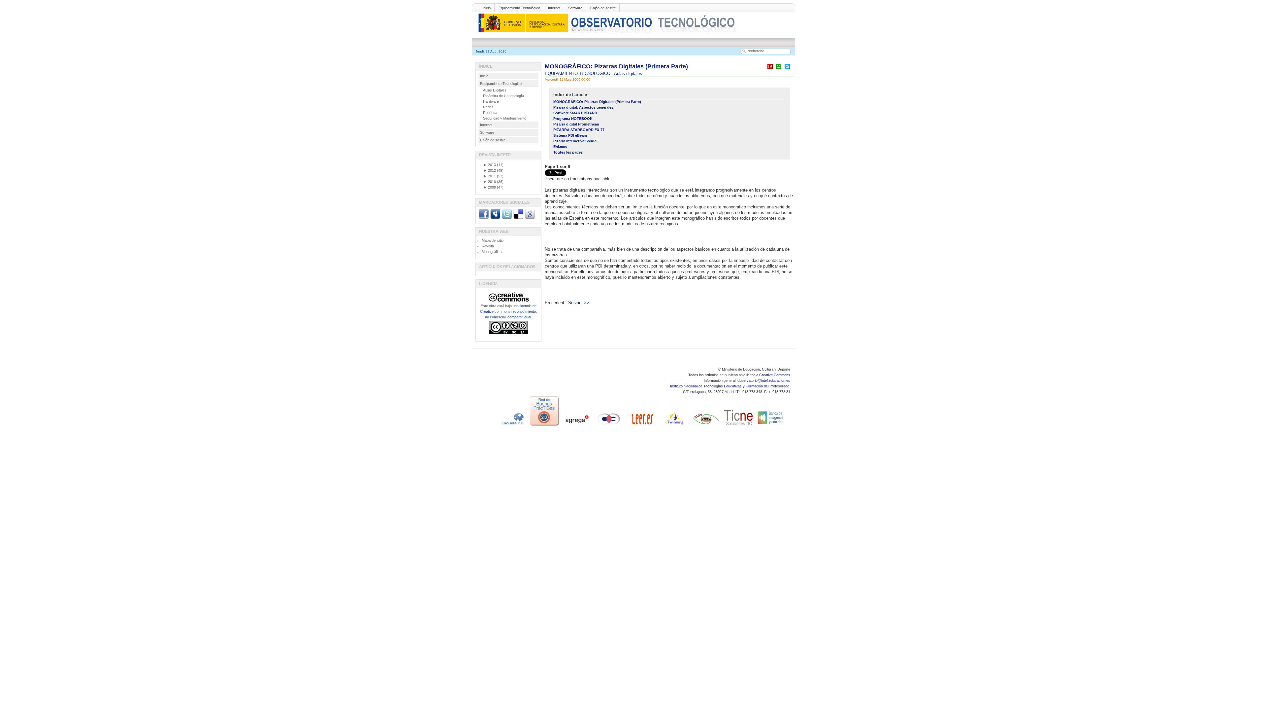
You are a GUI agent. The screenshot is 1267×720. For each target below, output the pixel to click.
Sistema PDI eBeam (570, 135)
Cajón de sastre (603, 8)
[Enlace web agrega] (577, 426)
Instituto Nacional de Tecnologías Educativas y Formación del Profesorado (730, 386)
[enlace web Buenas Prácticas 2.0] (544, 426)
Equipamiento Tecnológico (519, 8)
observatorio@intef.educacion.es (763, 380)
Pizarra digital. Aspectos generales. (583, 107)
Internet (554, 8)
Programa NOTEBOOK (573, 119)
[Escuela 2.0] (512, 426)
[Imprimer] (778, 69)
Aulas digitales (628, 73)
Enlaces (560, 147)
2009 (489, 187)
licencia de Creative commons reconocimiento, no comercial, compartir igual (508, 311)
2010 (489, 182)
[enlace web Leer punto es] (641, 426)
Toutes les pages (568, 152)
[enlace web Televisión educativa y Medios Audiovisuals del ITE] (706, 426)
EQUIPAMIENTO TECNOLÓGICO (578, 73)
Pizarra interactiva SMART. (576, 141)
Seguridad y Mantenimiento (504, 118)
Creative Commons (774, 375)
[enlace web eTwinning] (674, 426)
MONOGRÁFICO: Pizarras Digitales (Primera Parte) (616, 66)
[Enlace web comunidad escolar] (609, 426)
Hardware (491, 101)
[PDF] (770, 69)
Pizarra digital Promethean (576, 124)
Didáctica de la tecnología (503, 96)
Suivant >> (578, 302)
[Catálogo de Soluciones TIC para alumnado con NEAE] (738, 426)
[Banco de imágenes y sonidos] (771, 426)
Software (575, 8)
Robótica (490, 113)
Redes (488, 107)
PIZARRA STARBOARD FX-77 (578, 130)
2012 (489, 170)
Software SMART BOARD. (575, 113)
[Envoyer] (787, 69)
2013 (489, 165)
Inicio (486, 8)
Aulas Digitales (494, 90)
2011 (489, 176)
